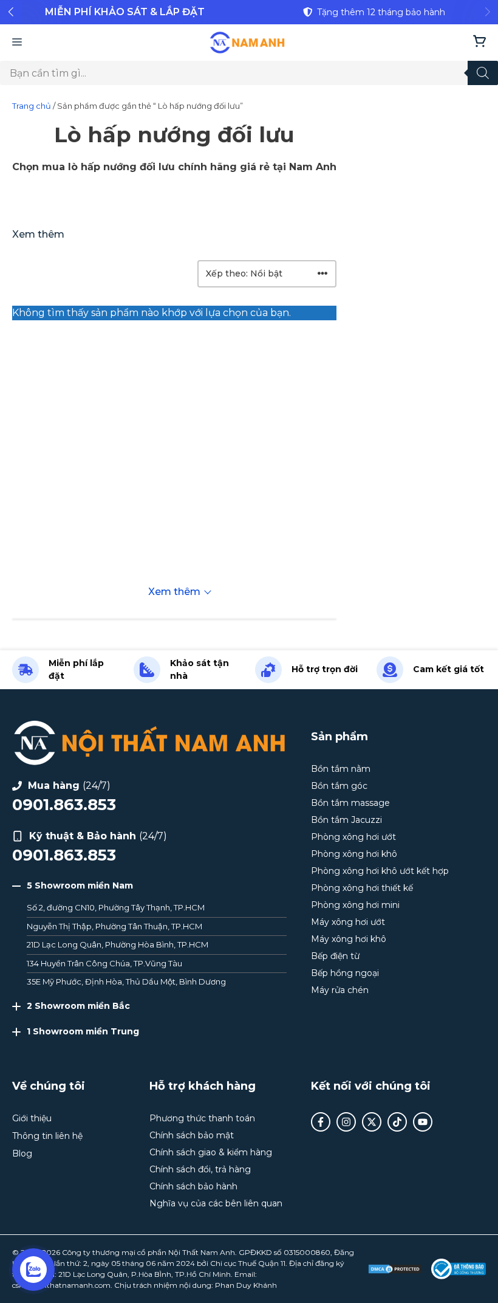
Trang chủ (31, 106)
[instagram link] (346, 1122)
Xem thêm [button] (38, 234)
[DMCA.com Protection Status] (394, 1268)
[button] (10, 11)
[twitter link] (371, 1122)
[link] (124, 12)
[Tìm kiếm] (483, 73)
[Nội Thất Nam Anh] (247, 42)
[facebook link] (320, 1122)
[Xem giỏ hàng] (479, 42)
